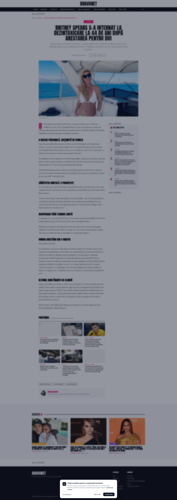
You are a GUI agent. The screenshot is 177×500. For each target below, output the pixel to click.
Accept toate (109, 494)
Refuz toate (97, 494)
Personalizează (67, 494)
